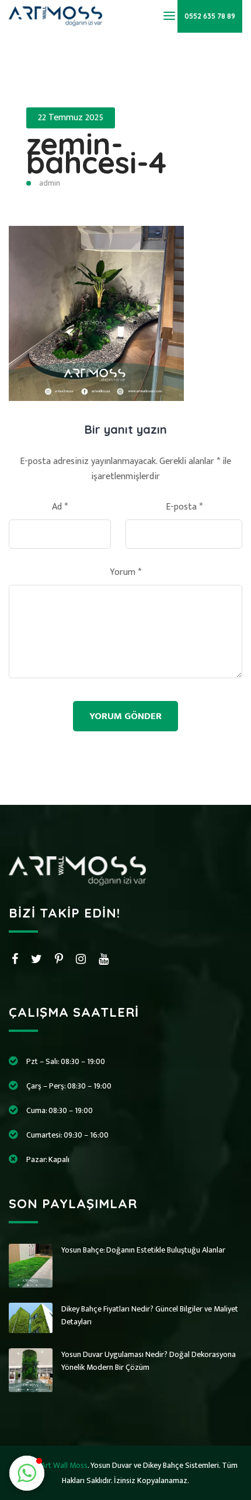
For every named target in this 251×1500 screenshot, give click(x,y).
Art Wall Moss (64, 1465)
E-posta (184, 507)
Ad (60, 507)
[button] (26, 1473)
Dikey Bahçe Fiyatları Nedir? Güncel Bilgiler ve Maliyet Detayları (149, 1315)
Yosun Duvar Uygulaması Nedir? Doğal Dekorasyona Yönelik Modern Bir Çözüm (148, 1361)
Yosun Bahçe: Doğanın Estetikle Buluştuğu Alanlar (143, 1250)
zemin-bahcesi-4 (96, 152)
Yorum (125, 572)
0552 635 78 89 (209, 16)
